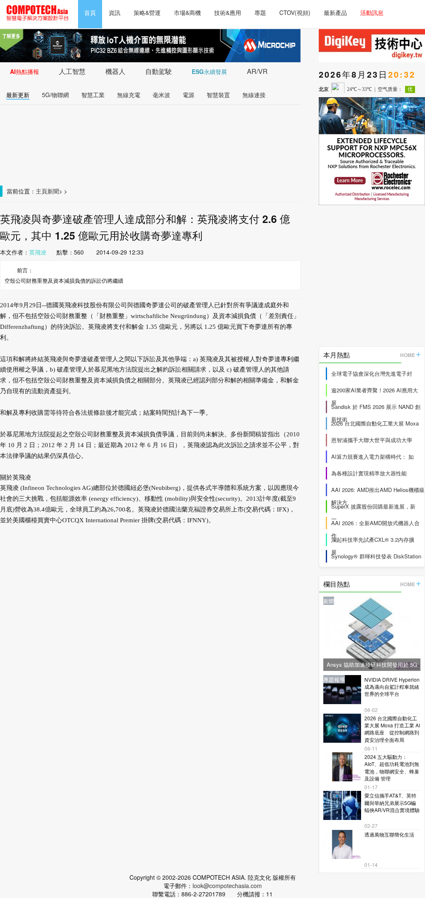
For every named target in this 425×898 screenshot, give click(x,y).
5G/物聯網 (55, 95)
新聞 (53, 191)
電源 (188, 95)
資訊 (114, 12)
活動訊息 (371, 12)
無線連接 (254, 95)
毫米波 (161, 95)
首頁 (90, 12)
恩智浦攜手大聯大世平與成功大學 (371, 440)
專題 (260, 12)
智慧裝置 (218, 95)
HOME (407, 355)
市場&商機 (187, 12)
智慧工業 (93, 95)
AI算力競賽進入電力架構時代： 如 (372, 456)
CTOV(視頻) (294, 12)
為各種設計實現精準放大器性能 (369, 473)
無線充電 (128, 95)
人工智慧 (72, 71)
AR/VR (257, 71)
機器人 (115, 71)
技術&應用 (227, 12)
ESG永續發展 (209, 71)
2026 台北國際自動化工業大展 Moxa (375, 423)
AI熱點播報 (24, 71)
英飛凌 (37, 252)
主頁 (41, 191)
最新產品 (335, 12)
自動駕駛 (158, 71)
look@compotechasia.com (227, 885)
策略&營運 (147, 12)
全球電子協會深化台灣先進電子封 (371, 373)
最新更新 (17, 95)
